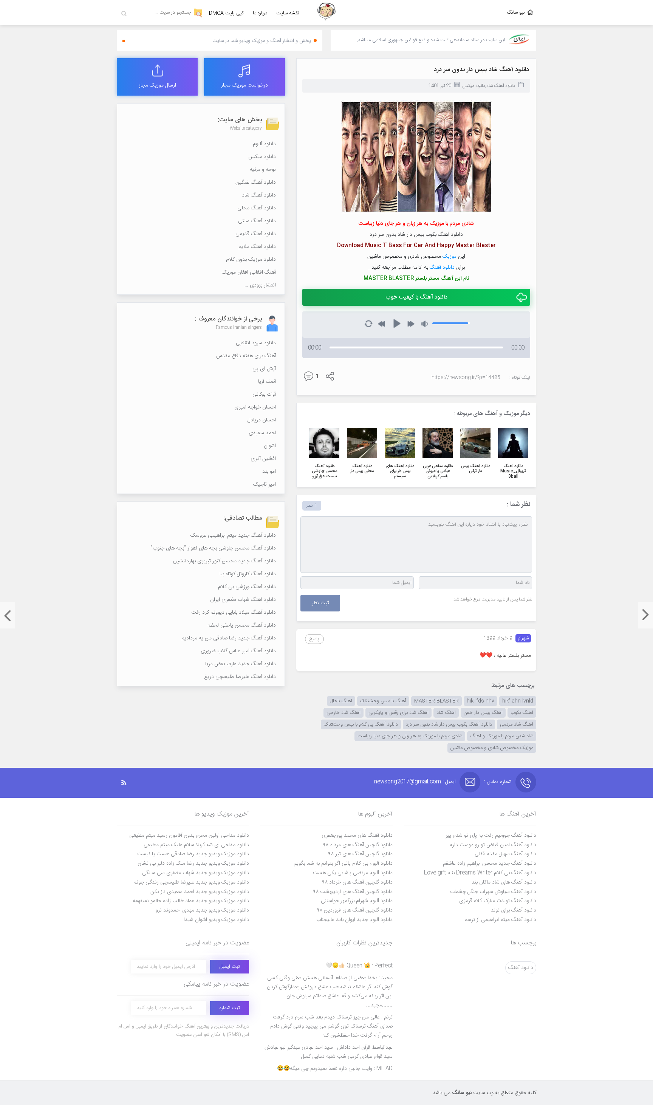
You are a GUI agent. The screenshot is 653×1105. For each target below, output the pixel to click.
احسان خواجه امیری (255, 407)
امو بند (269, 471)
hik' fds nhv (480, 701)
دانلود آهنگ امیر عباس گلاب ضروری (238, 651)
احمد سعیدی (262, 433)
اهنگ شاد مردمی (516, 724)
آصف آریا (267, 381)
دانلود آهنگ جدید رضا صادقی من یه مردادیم (228, 638)
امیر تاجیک (264, 484)
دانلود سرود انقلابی (256, 343)
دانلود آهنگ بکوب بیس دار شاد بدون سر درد (449, 724)
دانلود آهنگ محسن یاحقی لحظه (241, 625)
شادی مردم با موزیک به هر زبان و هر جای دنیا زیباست (409, 736)
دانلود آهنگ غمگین (255, 182)
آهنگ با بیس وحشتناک (383, 701)
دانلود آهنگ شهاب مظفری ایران (243, 599)
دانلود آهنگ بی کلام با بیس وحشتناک (361, 724)
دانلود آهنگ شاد (500, 86)
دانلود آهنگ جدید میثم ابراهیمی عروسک (233, 535)
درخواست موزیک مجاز (244, 85)
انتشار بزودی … (260, 285)
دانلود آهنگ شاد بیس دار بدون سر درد (481, 69)
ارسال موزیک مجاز (157, 85)
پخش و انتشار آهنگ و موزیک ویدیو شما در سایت (261, 41)
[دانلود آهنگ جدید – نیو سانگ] (326, 13)
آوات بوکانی (264, 394)
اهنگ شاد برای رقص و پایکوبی (398, 713)
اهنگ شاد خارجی (343, 713)
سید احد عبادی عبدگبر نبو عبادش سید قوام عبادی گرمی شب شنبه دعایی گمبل (329, 1052)
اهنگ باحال (341, 701)
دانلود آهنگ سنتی (257, 221)
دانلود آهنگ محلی (256, 208)
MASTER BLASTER (436, 701)
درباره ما (260, 13)
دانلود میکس (473, 86)
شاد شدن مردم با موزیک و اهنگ (501, 736)
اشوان (270, 445)
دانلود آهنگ (442, 267)
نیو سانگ (516, 12)
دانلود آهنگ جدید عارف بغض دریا (240, 664)
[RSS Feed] (127, 783)
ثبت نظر (320, 603)
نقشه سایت (287, 13)
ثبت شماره (230, 1008)
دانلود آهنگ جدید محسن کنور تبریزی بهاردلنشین (224, 561)
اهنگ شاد (446, 713)
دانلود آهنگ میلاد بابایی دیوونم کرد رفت (233, 612)
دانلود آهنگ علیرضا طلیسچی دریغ (240, 676)
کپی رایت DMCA (226, 13)
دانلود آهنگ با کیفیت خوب (416, 297)
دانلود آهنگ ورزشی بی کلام (247, 586)
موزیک (449, 256)
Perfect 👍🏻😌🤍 (359, 965)
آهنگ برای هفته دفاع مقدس (246, 356)
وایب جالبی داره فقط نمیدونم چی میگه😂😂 (335, 1068)
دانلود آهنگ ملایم (257, 246)
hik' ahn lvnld (517, 701)
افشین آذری (263, 458)
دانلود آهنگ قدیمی (255, 233)
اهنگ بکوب (522, 713)
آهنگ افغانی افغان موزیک (249, 272)
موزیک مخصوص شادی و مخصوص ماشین (491, 748)
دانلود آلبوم (264, 144)
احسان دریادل (262, 420)
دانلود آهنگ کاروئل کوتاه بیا (248, 574)
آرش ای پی (264, 368)
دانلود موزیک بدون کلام (251, 259)
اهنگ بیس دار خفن (483, 713)
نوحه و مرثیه (263, 169)
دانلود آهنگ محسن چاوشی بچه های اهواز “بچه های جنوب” (213, 548)
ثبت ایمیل (230, 967)
